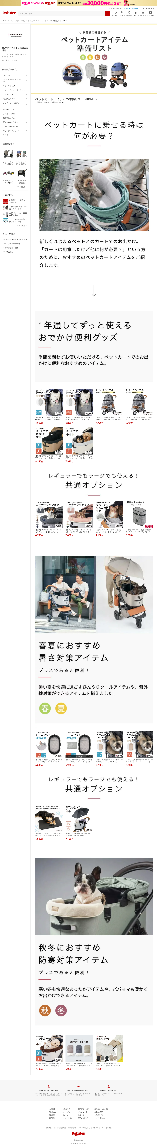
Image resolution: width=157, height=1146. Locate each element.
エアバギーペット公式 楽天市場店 (14, 21)
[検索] (107, 13)
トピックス (31, 21)
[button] (148, 8)
